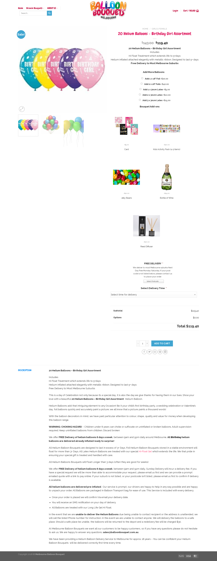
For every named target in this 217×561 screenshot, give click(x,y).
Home (20, 8)
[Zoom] (22, 109)
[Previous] (23, 69)
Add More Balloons (153, 72)
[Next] (101, 69)
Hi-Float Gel (145, 451)
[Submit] (49, 13)
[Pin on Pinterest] (160, 351)
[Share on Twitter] (149, 351)
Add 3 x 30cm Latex (156, 100)
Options (117, 317)
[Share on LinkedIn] (165, 351)
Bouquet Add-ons (149, 106)
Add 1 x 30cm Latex (156, 89)
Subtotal (117, 310)
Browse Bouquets (34, 8)
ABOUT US (51, 8)
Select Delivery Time (154, 288)
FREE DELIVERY (153, 263)
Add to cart (162, 343)
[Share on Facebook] (144, 351)
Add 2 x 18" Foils (156, 84)
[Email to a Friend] (154, 351)
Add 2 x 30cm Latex (157, 95)
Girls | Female (159, 29)
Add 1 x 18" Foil (156, 79)
